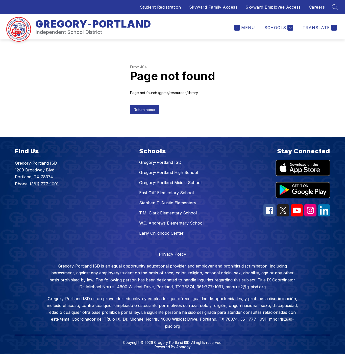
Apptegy (183, 347)
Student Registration (160, 7)
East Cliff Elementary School (166, 192)
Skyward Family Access (213, 7)
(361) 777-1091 (44, 183)
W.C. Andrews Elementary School (171, 223)
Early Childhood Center (161, 233)
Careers (317, 7)
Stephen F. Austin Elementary (167, 202)
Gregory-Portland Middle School (170, 182)
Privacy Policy (172, 254)
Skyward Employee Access (273, 7)
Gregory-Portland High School (168, 172)
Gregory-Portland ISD (160, 162)
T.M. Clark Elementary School (168, 212)
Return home (144, 109)
